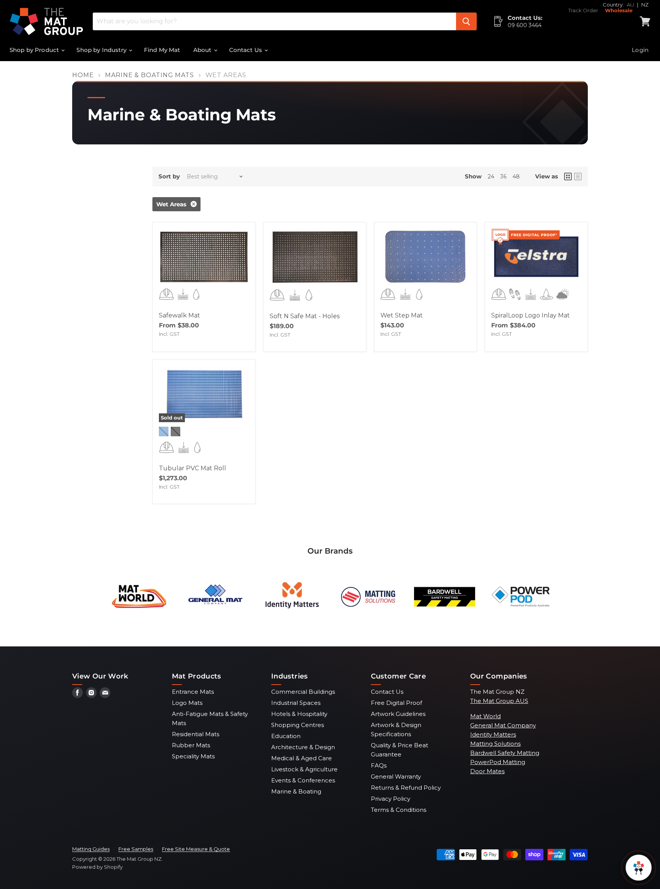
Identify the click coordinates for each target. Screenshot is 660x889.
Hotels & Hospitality (299, 713)
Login (640, 49)
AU (630, 5)
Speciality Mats (193, 756)
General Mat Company (503, 725)
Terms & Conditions (398, 809)
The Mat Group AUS (499, 700)
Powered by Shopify (97, 867)
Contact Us (246, 49)
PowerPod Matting (497, 762)
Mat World (485, 716)
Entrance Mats (193, 691)
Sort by (169, 176)
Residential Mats (195, 734)
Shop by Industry (102, 49)
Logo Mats (187, 702)
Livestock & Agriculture (304, 769)
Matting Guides (91, 849)
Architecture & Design (303, 747)
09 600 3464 (525, 25)
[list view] (578, 176)
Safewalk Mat (179, 315)
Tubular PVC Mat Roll (192, 468)
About (203, 49)
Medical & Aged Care (301, 758)
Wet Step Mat (401, 315)
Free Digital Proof (396, 702)
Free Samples (135, 849)
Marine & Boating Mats (149, 75)
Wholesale (618, 10)
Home (83, 75)
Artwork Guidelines (398, 713)
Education (286, 736)
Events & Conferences (303, 780)
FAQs (379, 765)
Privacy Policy (390, 798)
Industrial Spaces (295, 702)
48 (516, 176)
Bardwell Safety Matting (504, 752)
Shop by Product (35, 49)
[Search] (466, 21)
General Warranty (396, 776)
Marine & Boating (296, 791)
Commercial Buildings (303, 691)
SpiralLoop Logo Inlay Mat (530, 315)
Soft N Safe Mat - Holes (305, 316)
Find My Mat (162, 49)
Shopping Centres (297, 725)
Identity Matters (493, 734)
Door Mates (487, 771)
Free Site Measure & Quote (196, 849)
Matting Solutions (495, 743)
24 (491, 176)
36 (503, 176)
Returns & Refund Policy (406, 787)
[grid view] (568, 176)
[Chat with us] (639, 868)
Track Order (583, 10)
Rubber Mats (191, 745)
